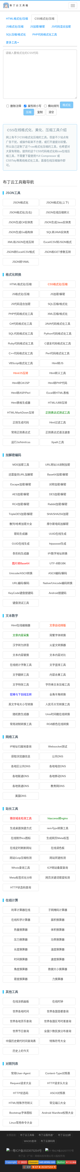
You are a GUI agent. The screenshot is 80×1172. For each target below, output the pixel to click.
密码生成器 (21, 533)
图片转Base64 (21, 563)
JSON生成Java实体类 (57, 222)
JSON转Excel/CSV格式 (21, 251)
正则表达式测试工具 (57, 412)
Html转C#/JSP (21, 382)
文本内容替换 (21, 654)
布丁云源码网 (48, 1141)
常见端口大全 (58, 1102)
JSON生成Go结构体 (21, 232)
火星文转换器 (58, 645)
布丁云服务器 (46, 1135)
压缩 (28, 112)
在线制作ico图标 (21, 838)
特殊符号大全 (58, 1040)
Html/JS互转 (20, 373)
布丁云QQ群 (64, 1135)
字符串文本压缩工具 (57, 684)
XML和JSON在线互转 (21, 242)
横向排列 (53, 105)
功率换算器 (57, 939)
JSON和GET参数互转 (57, 251)
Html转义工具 (57, 373)
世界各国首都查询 (58, 1011)
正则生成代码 (21, 422)
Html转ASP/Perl (20, 392)
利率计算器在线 (20, 909)
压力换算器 (21, 939)
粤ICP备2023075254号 (27, 1150)
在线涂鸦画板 (21, 1001)
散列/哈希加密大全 (21, 523)
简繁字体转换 (58, 635)
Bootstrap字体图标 (20, 1112)
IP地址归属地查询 (20, 746)
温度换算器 (57, 949)
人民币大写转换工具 (57, 704)
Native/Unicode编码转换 (57, 583)
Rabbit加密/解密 (57, 504)
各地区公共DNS (20, 766)
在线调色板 (57, 847)
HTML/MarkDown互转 (20, 412)
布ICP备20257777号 (63, 1151)
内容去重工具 (58, 674)
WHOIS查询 (30, 1141)
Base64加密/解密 (57, 474)
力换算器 (57, 979)
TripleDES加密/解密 (21, 514)
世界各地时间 (21, 1011)
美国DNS (20, 795)
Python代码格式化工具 (57, 333)
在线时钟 (57, 1001)
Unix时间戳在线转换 (57, 714)
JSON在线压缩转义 (57, 212)
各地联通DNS (20, 776)
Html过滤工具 (57, 422)
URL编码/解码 (20, 583)
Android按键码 (57, 593)
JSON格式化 (20, 202)
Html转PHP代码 (57, 382)
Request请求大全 (20, 1083)
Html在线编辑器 (20, 625)
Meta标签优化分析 (21, 877)
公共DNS (57, 756)
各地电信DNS (57, 766)
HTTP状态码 (20, 1093)
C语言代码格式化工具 (57, 343)
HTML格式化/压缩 (17, 18)
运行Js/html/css (20, 442)
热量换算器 (21, 929)
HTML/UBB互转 (57, 402)
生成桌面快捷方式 (21, 828)
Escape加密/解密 (20, 484)
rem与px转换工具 (57, 828)
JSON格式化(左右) (20, 212)
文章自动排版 (58, 625)
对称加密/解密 (57, 484)
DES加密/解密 (57, 494)
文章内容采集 (21, 635)
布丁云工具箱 (27, 1135)
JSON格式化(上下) (57, 202)
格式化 (67, 104)
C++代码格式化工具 (21, 353)
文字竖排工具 (58, 664)
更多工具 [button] (11, 42)
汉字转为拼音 (21, 645)
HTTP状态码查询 (20, 887)
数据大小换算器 (57, 969)
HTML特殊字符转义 (21, 1102)
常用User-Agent (20, 1073)
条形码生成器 (21, 553)
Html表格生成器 (20, 402)
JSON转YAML (20, 261)
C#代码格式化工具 (21, 323)
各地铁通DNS (20, 786)
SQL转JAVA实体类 (57, 232)
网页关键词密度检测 (57, 877)
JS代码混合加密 (61, 26)
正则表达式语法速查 (57, 432)
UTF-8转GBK (58, 563)
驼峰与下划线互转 (21, 694)
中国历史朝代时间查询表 (21, 1040)
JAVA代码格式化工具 (57, 323)
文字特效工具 (21, 684)
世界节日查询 (21, 1031)
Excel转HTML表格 (57, 392)
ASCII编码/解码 (57, 573)
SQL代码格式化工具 (21, 333)
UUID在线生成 (57, 533)
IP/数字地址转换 (57, 553)
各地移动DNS (57, 776)
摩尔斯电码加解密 (58, 523)
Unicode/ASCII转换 (20, 573)
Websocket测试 (57, 746)
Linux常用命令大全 (20, 1122)
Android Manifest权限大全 (57, 1112)
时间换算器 (21, 959)
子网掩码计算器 (57, 909)
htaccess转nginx (58, 818)
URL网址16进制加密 (57, 464)
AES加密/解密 (20, 494)
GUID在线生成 (21, 543)
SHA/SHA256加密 (58, 514)
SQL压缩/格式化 (16, 34)
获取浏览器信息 (20, 756)
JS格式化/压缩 (14, 26)
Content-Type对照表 (57, 1073)
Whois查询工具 (20, 867)
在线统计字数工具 (21, 664)
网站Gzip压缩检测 (21, 857)
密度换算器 (21, 979)
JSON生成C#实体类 (21, 222)
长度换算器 (21, 949)
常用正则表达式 (20, 432)
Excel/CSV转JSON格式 (57, 242)
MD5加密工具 (20, 464)
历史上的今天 (21, 1050)
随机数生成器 (21, 714)
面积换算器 (57, 919)
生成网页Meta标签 (57, 838)
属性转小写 (34, 105)
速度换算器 (57, 959)
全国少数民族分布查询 (57, 1031)
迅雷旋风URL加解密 (21, 474)
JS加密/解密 (37, 26)
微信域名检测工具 (21, 818)
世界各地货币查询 (21, 1021)
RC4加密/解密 (20, 504)
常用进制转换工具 (21, 724)
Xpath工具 (57, 442)
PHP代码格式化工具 (44, 34)
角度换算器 (21, 969)
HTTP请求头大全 (57, 1083)
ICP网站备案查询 (57, 867)
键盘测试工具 (21, 602)
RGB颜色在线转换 (58, 724)
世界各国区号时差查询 (57, 1021)
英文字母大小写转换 (21, 704)
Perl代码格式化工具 (58, 353)
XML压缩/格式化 (58, 313)
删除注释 (15, 105)
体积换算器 (57, 929)
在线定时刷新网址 (21, 847)
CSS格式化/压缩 (44, 18)
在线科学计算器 (20, 919)
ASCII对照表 (57, 1093)
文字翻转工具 (21, 674)
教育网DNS (57, 786)
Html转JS (57, 363)
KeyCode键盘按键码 (20, 593)
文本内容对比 (58, 654)
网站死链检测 (58, 857)
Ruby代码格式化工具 (20, 343)
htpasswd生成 (57, 543)
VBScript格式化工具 (21, 363)
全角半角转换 (58, 694)
